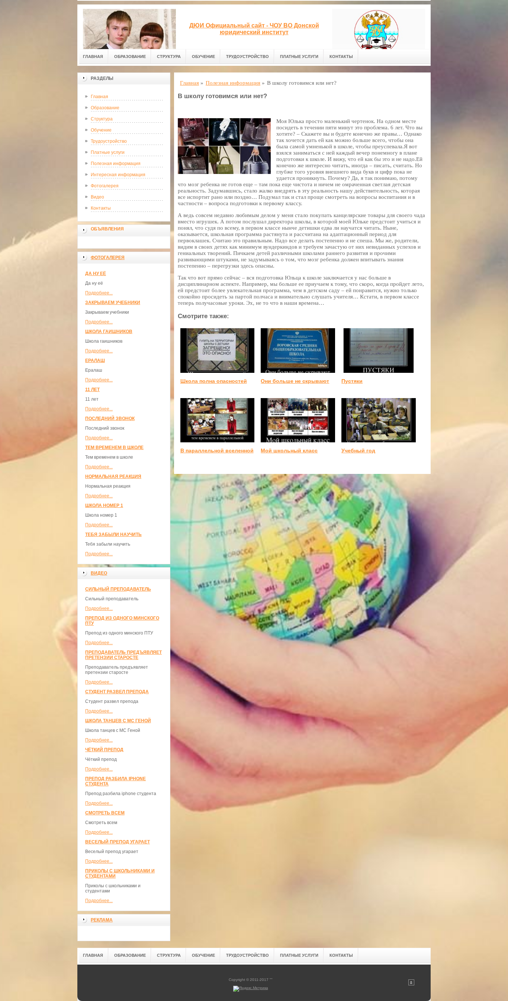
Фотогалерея (105, 185)
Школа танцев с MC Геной (118, 720)
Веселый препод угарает (117, 842)
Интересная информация (118, 174)
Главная (93, 56)
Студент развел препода (117, 691)
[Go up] (411, 984)
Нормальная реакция (113, 476)
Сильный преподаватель (118, 589)
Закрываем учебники (112, 302)
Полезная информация (116, 163)
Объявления (107, 229)
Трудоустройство (247, 56)
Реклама (102, 920)
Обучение (203, 56)
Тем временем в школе (114, 447)
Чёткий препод (104, 749)
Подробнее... (99, 293)
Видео (97, 197)
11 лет (92, 389)
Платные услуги (299, 56)
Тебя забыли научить (113, 534)
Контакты (341, 56)
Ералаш (95, 360)
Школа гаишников (108, 331)
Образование (130, 56)
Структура (169, 56)
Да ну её (95, 273)
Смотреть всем (105, 813)
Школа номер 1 (104, 505)
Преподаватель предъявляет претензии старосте (123, 655)
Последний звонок (110, 418)
